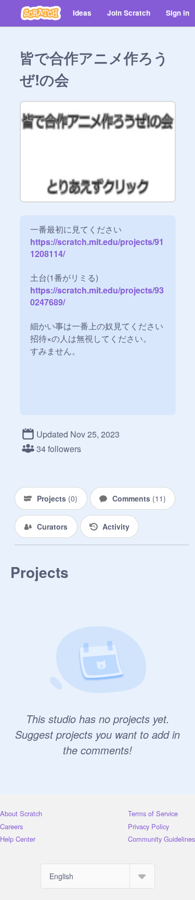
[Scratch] (41, 13)
